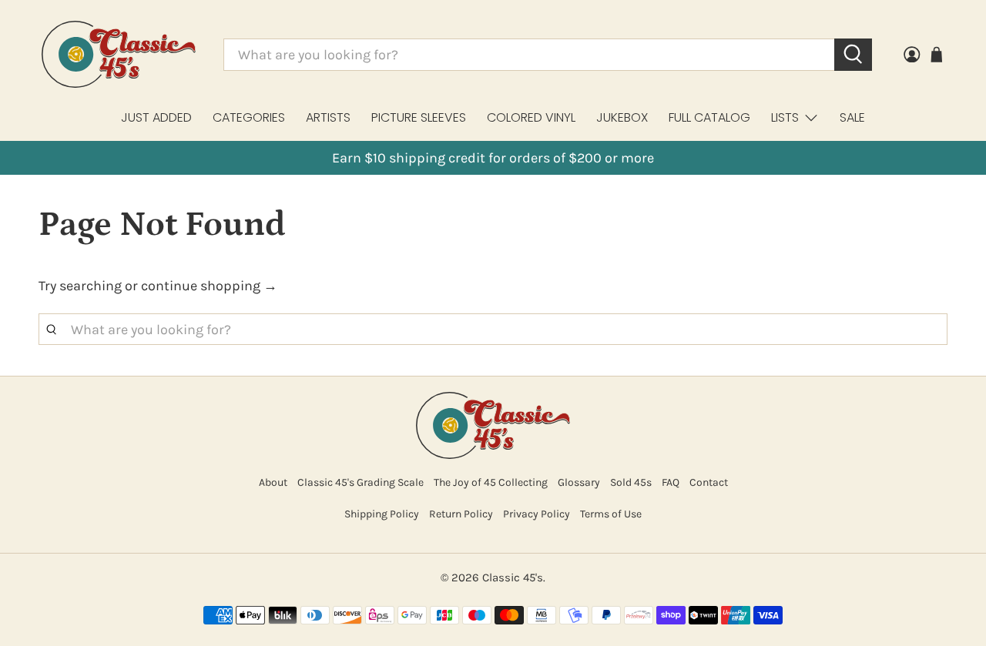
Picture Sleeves (418, 117)
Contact (708, 482)
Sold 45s (631, 482)
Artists (328, 117)
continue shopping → (209, 285)
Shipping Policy (381, 513)
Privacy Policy (536, 513)
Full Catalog (709, 117)
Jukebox (622, 117)
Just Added (156, 117)
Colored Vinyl (531, 117)
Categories (249, 117)
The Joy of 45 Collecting (491, 482)
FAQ (670, 482)
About (273, 482)
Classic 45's (512, 577)
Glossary (579, 482)
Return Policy (461, 513)
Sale (852, 117)
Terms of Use (611, 513)
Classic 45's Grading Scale (360, 482)
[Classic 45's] (119, 54)
